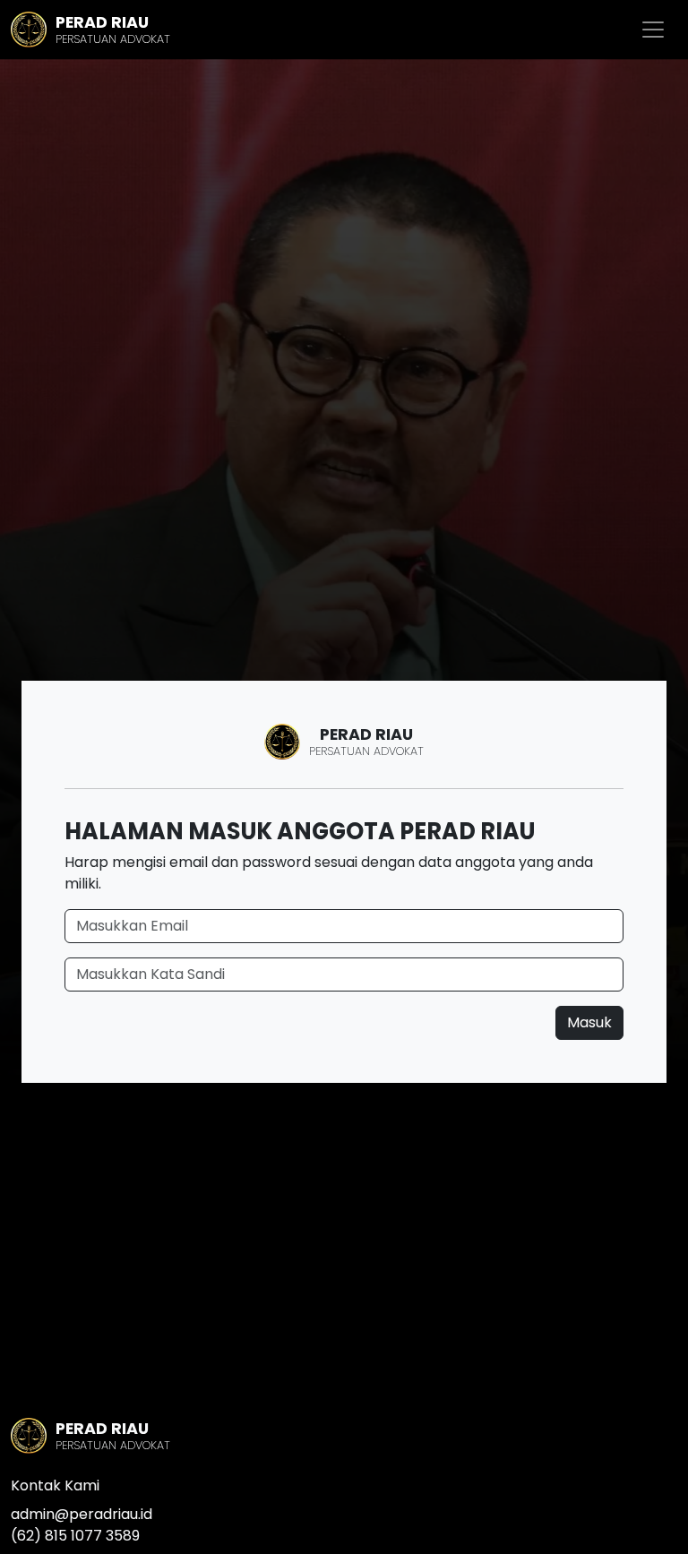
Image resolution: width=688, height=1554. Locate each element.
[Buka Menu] (653, 30)
